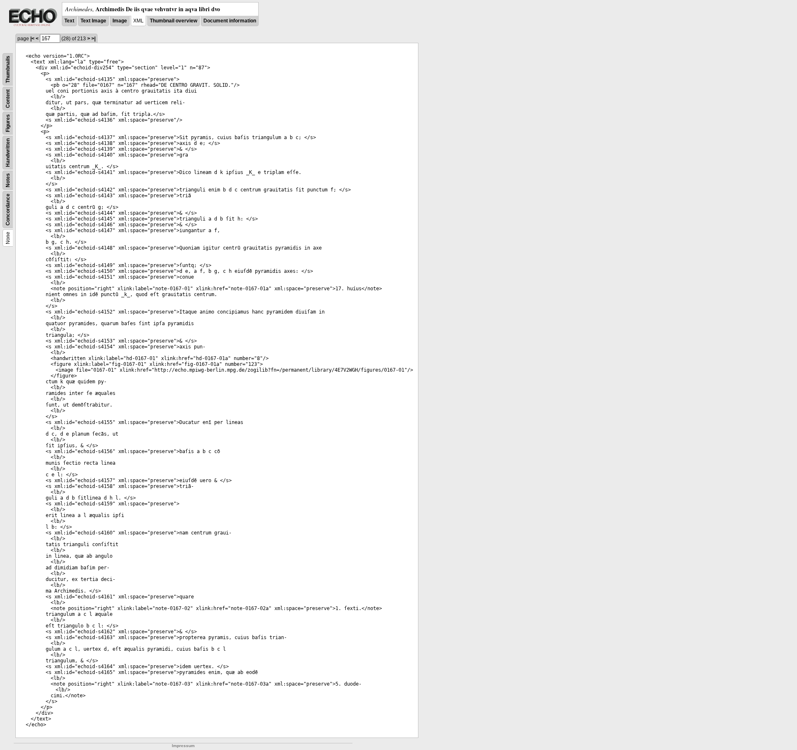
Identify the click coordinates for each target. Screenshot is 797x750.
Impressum (183, 745)
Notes (8, 180)
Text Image (93, 21)
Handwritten (8, 152)
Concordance (8, 209)
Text (69, 21)
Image (119, 21)
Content (8, 98)
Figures (8, 123)
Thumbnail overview (173, 21)
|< (32, 39)
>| (93, 39)
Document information (229, 21)
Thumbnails (8, 69)
